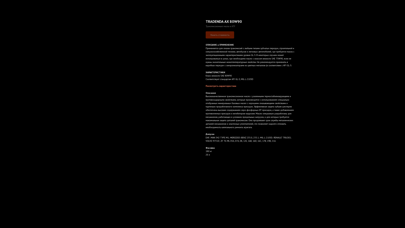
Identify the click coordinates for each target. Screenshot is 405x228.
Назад (9, 4)
